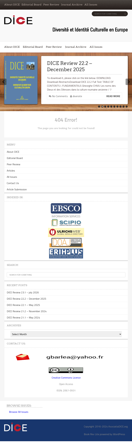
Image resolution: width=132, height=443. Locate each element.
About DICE (12, 4)
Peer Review (51, 4)
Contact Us (13, 183)
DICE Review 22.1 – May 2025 (23, 305)
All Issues (90, 4)
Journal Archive (71, 4)
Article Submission (17, 189)
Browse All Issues (18, 412)
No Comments (59, 96)
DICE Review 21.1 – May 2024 (23, 317)
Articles (11, 170)
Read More (113, 96)
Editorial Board (31, 4)
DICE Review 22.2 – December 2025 (69, 66)
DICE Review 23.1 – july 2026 (23, 292)
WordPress (119, 434)
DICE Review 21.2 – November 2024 (27, 311)
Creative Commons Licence (66, 378)
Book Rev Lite (91, 434)
